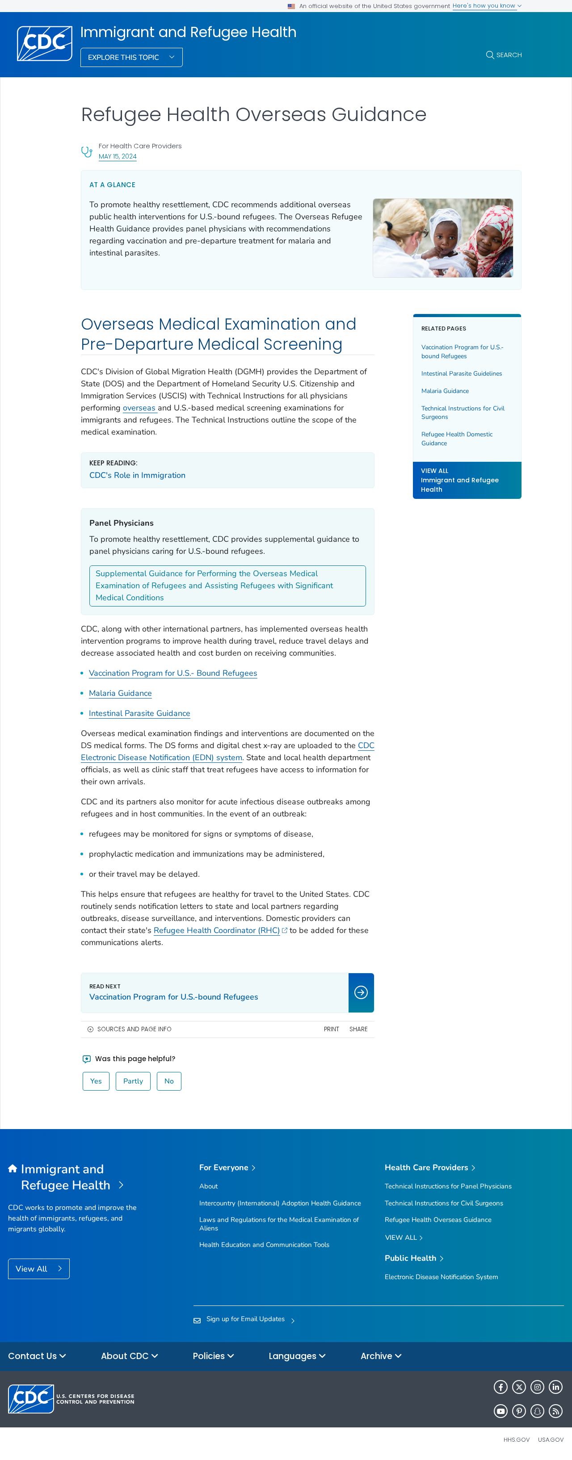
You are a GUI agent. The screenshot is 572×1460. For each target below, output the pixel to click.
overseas (140, 407)
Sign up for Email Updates (245, 1318)
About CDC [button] (126, 1356)
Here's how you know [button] (485, 5)
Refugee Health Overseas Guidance (438, 1219)
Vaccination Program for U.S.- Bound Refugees (173, 673)
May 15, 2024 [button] (118, 156)
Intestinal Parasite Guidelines (461, 373)
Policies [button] (210, 1356)
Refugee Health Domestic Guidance (456, 439)
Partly (133, 1081)
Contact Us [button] (33, 1356)
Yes (96, 1081)
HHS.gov (517, 1439)
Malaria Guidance (120, 693)
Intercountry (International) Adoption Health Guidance (280, 1203)
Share (358, 1029)
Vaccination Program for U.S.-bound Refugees (462, 351)
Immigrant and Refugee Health (188, 32)
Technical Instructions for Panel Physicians (448, 1186)
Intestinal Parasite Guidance (139, 713)
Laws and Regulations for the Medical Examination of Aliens (279, 1224)
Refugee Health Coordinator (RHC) (217, 930)
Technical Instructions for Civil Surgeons (463, 413)
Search (509, 54)
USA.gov (551, 1439)
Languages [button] (294, 1356)
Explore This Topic (124, 58)
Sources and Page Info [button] (134, 1029)
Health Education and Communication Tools (264, 1244)
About (208, 1186)
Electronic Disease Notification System (441, 1276)
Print (331, 1029)
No (169, 1081)
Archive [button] (378, 1356)
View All (32, 1268)
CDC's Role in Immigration (137, 475)
